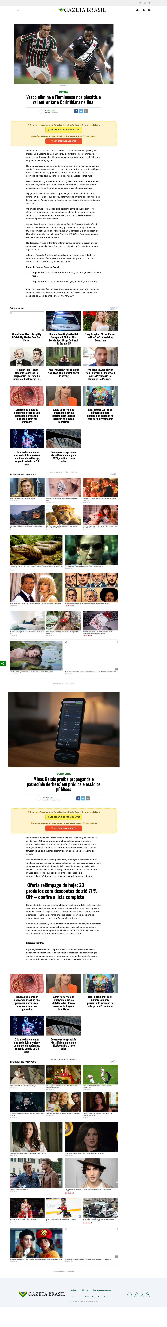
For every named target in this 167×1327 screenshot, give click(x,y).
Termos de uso (76, 1297)
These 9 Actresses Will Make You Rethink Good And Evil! (28, 1153)
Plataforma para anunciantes (102, 1290)
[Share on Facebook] (76, 111)
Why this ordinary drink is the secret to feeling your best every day (31, 672)
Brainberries (13, 500)
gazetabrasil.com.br (71, 606)
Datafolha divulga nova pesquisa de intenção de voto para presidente (87, 604)
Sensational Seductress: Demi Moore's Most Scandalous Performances (88, 1259)
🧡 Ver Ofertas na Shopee (63, 141)
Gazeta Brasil (51, 110)
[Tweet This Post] (81, 111)
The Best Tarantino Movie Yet (19, 1189)
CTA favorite (14, 674)
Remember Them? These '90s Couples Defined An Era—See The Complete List (90, 672)
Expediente (74, 1290)
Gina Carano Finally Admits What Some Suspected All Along (84, 1153)
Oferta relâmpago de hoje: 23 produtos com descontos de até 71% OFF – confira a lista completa (61, 891)
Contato (106, 1297)
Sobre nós (85, 1290)
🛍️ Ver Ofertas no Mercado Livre (63, 130)
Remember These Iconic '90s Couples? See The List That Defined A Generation (35, 604)
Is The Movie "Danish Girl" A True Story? (23, 1086)
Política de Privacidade (92, 1297)
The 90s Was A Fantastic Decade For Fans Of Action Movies (84, 566)
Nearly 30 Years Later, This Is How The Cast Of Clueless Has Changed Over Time (36, 1259)
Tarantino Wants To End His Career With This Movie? (63, 1113)
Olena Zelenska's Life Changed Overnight (23, 498)
